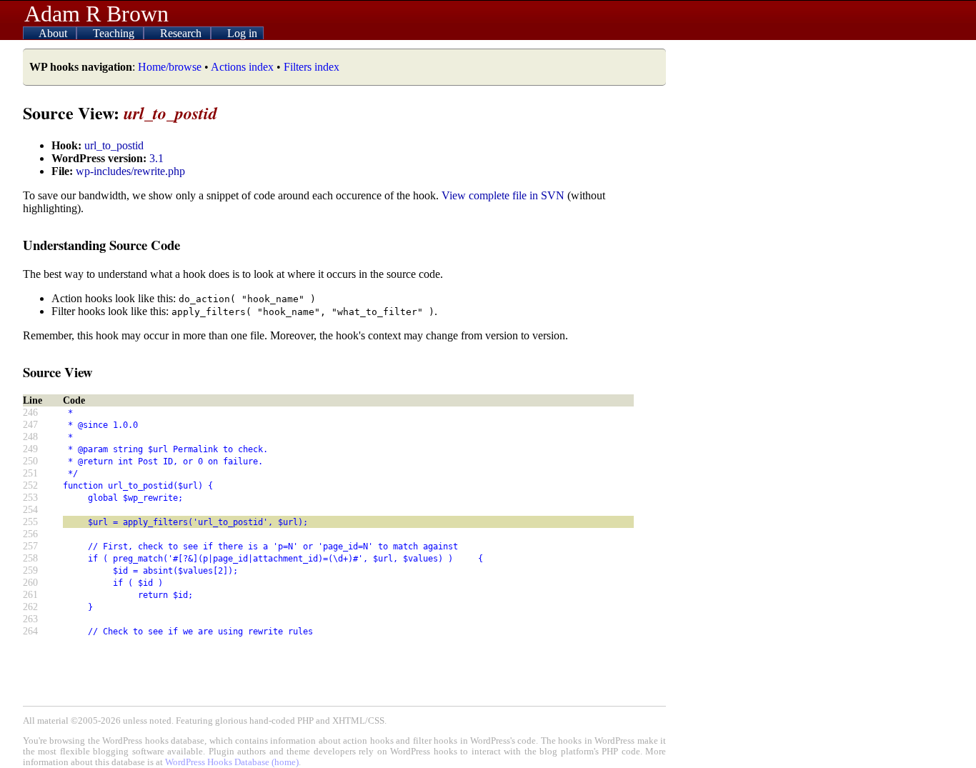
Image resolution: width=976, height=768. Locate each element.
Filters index (311, 67)
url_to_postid (114, 145)
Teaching (115, 33)
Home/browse (169, 67)
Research (182, 33)
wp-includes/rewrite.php (130, 171)
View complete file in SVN (503, 195)
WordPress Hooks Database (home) (232, 762)
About (54, 33)
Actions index (242, 67)
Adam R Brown (96, 13)
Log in (242, 33)
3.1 (156, 158)
